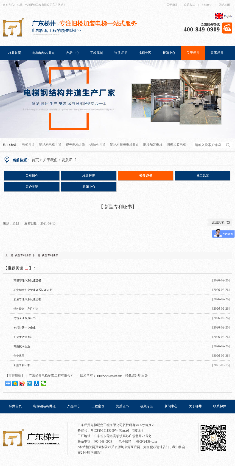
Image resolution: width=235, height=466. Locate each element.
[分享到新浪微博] (22, 383)
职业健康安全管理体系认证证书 (33, 290)
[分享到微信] (44, 383)
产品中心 (72, 53)
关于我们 (50, 160)
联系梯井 (217, 53)
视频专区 (144, 53)
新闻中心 (168, 53)
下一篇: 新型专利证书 (45, 255)
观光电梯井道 (75, 144)
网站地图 (224, 4)
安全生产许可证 (23, 337)
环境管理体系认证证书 (27, 280)
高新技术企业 (22, 346)
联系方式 (189, 4)
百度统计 (137, 430)
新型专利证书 (22, 365)
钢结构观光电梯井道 (124, 144)
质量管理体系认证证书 (27, 299)
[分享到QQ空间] (15, 383)
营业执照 (19, 355)
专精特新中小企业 (25, 327)
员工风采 (202, 175)
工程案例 (96, 53)
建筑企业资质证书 (25, 318)
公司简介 (31, 175)
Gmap (124, 430)
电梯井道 (28, 144)
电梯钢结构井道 (43, 53)
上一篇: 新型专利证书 (18, 255)
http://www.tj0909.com (109, 375)
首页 (35, 160)
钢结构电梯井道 (50, 144)
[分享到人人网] (36, 383)
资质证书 (120, 53)
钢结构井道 (98, 144)
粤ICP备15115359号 (104, 430)
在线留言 (207, 4)
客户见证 (31, 186)
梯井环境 (88, 175)
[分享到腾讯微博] (29, 383)
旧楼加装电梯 (152, 144)
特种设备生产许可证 (26, 308)
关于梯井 (172, 4)
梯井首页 (14, 53)
